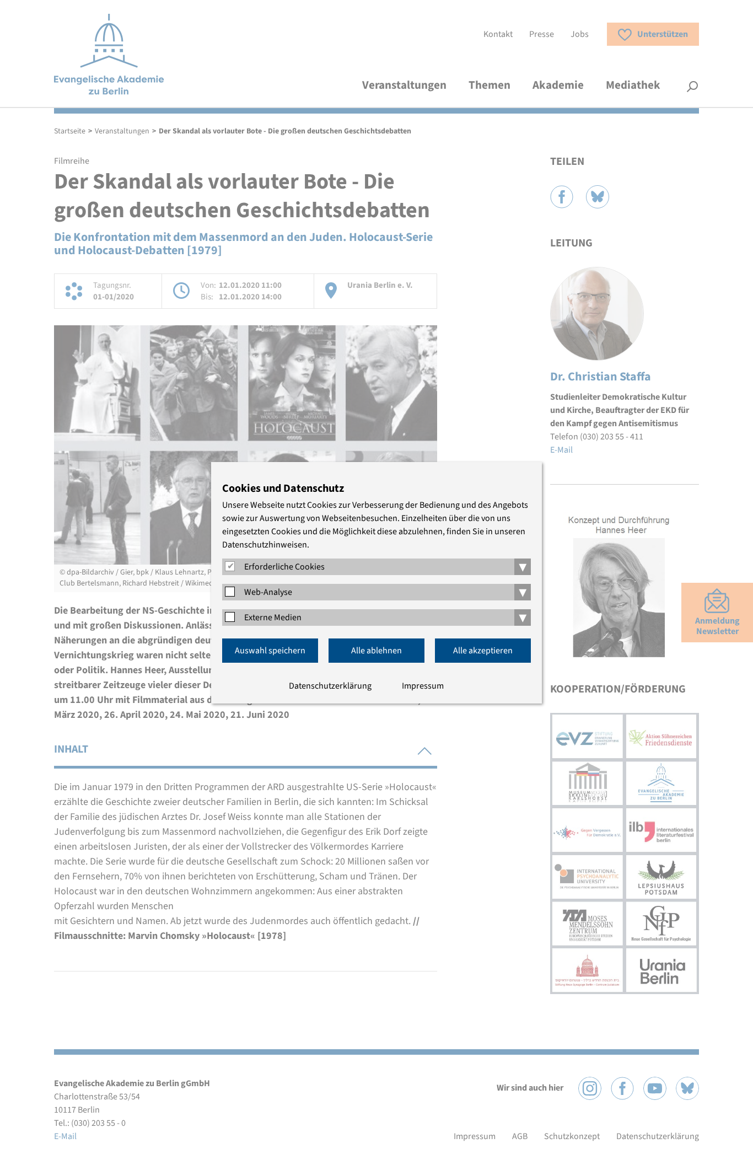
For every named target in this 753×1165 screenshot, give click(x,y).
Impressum (423, 686)
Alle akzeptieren (483, 651)
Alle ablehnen (376, 651)
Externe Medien (273, 617)
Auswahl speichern (270, 651)
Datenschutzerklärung (330, 686)
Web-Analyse (268, 592)
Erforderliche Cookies (284, 567)
